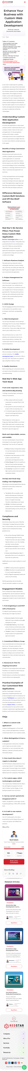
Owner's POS (11, 704)
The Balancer (10, 698)
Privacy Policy (9, 1066)
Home (3, 37)
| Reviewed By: (13, 31)
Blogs (7, 37)
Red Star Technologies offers (10, 239)
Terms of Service (18, 1066)
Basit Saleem (14, 840)
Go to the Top (14, 1021)
